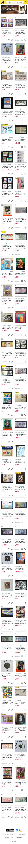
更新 (25, 834)
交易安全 (14, 841)
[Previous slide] (2, 23)
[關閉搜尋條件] (15, 2)
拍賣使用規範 (19, 837)
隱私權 (12, 837)
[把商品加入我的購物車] (12, 40)
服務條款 (7, 837)
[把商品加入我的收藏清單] (9, 40)
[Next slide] (12, 23)
